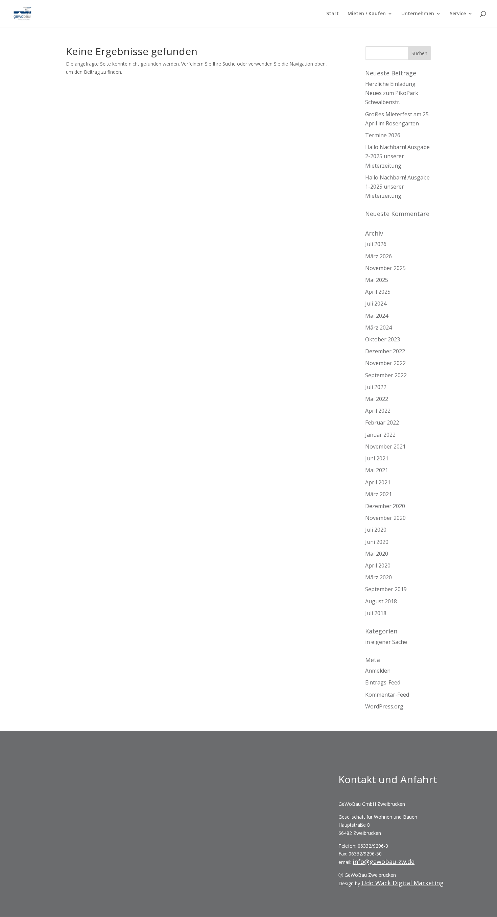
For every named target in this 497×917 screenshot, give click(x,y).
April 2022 (377, 410)
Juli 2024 (375, 303)
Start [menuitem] (332, 14)
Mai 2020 (376, 553)
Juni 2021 (376, 458)
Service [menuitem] (458, 14)
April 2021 (377, 482)
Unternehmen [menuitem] (417, 14)
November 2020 (385, 518)
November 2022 (385, 363)
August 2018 (381, 601)
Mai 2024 (376, 315)
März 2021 (378, 494)
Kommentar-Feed (387, 694)
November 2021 (385, 446)
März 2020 (378, 577)
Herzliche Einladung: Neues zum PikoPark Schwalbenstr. (391, 93)
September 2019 (386, 589)
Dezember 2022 (385, 351)
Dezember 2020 (385, 506)
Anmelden (377, 670)
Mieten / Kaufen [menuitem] (367, 14)
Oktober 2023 (382, 339)
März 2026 (378, 256)
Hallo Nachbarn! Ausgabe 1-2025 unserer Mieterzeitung (397, 186)
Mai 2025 (376, 280)
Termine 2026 (382, 135)
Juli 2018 (375, 613)
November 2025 (385, 268)
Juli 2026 (375, 244)
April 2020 (377, 565)
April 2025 (377, 291)
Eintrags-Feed (382, 682)
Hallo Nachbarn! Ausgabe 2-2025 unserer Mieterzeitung (397, 156)
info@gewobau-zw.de (384, 862)
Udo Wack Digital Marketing (402, 883)
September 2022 (386, 375)
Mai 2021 (376, 470)
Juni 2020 (376, 542)
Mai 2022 (376, 399)
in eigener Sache (386, 642)
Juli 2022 (375, 387)
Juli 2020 (375, 529)
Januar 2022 (380, 434)
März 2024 (378, 327)
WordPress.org (384, 706)
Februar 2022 (382, 422)
